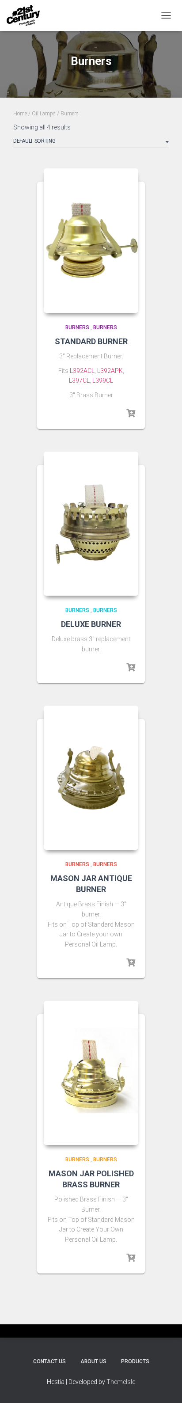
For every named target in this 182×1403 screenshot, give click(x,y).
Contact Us (49, 1361)
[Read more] (130, 413)
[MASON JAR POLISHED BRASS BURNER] (91, 1073)
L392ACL (82, 370)
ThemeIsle (120, 1381)
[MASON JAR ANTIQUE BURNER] (91, 778)
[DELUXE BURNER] (91, 524)
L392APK (110, 370)
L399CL (102, 380)
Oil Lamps (44, 113)
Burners (77, 327)
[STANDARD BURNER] (91, 240)
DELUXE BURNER (91, 624)
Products (135, 1361)
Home (20, 113)
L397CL (79, 380)
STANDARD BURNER (91, 341)
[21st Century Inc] (26, 15)
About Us (93, 1361)
